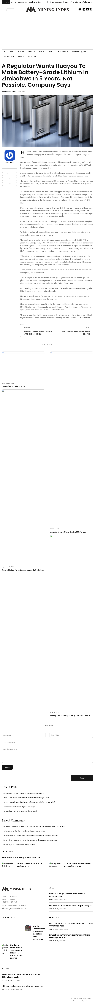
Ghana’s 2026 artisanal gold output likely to (70, 905)
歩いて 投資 (7, 844)
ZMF (50, 52)
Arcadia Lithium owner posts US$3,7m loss (68, 532)
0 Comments (10, 184)
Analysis (20, 52)
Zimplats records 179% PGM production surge (19, 807)
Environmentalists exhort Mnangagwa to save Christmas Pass (71, 924)
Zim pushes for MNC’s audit (13, 386)
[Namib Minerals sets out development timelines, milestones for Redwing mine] (28, 928)
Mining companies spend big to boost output (70, 715)
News (11, 52)
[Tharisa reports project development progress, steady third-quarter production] (5, 949)
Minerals (31, 52)
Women (42, 52)
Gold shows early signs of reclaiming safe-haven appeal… (64, 2)
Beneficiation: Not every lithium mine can (21, 857)
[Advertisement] (47, 29)
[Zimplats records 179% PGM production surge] (56, 864)
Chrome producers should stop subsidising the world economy (37, 835)
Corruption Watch (79, 52)
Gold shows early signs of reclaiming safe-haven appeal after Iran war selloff (29, 802)
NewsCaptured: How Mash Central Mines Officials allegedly (21, 975)
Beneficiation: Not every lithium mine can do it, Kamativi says (23, 793)
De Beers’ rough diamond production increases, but (67, 895)
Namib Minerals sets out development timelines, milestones (39, 932)
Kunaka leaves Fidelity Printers (25, 844)
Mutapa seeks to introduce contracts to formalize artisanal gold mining (26, 798)
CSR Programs (62, 52)
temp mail (6, 840)
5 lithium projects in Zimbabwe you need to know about (46, 826)
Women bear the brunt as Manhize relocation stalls (20, 811)
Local (14, 91)
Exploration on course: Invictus (35, 831)
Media (20, 57)
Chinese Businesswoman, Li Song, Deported (22, 986)
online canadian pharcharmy (13, 831)
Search (82, 778)
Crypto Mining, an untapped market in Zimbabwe (23, 570)
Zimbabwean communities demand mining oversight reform (69, 936)
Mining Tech (31, 57)
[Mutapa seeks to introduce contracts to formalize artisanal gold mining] (8, 864)
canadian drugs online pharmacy (14, 826)
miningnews (6, 91)
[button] (4, 9)
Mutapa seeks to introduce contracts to (29, 864)
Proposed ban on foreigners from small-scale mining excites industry (35, 840)
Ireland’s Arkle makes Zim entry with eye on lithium (38, 332)
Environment (9, 57)
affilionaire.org (8, 835)
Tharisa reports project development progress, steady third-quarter (16, 951)
